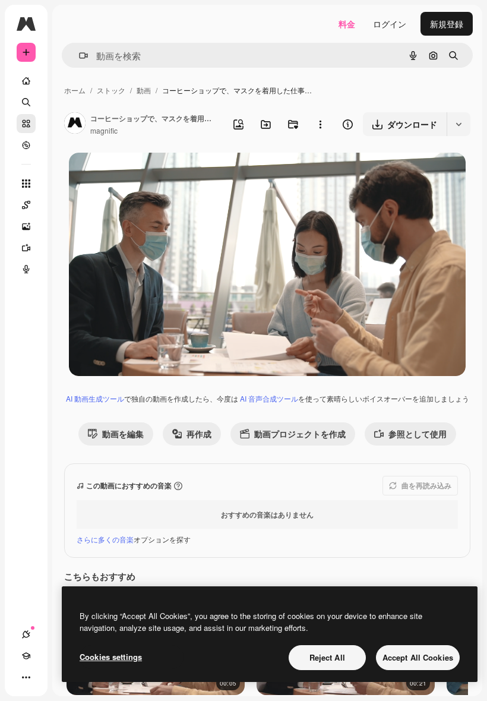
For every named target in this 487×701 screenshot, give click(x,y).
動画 (144, 90)
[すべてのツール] (26, 183)
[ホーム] (26, 80)
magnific (104, 130)
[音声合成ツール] (26, 269)
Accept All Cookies (417, 657)
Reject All (327, 657)
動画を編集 (123, 434)
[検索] (26, 102)
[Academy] (26, 655)
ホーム (75, 90)
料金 (347, 24)
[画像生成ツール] (26, 226)
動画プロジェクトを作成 (300, 434)
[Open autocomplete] (78, 55)
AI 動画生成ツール (95, 398)
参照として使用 (417, 434)
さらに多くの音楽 (105, 539)
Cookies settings (111, 656)
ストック (111, 90)
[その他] (26, 677)
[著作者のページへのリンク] (75, 124)
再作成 (198, 434)
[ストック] (26, 123)
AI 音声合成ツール (269, 398)
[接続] (26, 634)
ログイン (389, 24)
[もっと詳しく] (26, 144)
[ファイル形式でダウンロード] (458, 124)
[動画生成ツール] (26, 247)
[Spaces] (26, 204)
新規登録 (446, 24)
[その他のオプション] (320, 124)
